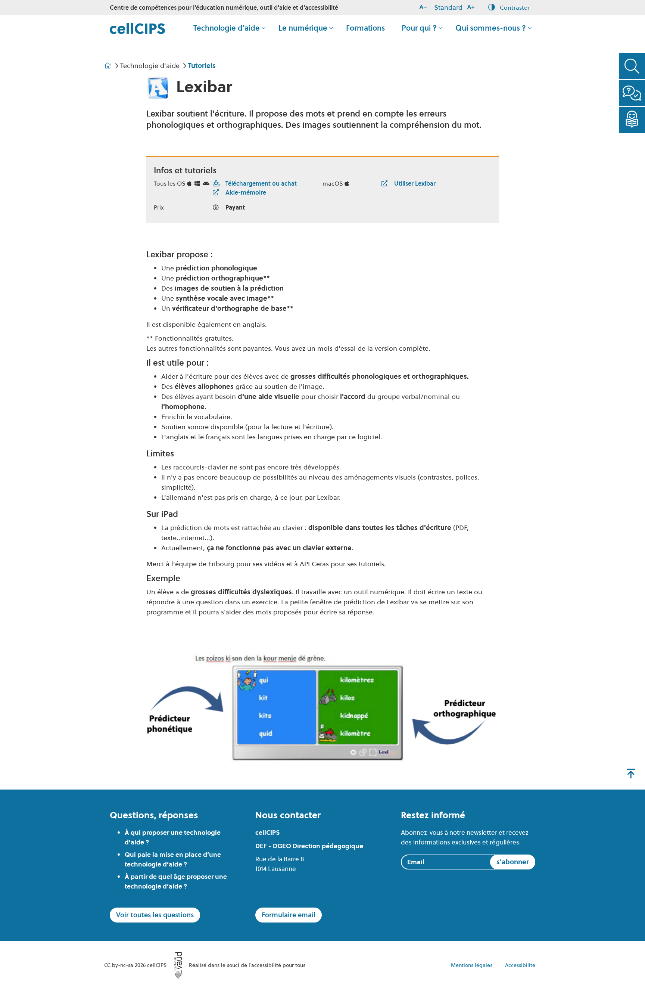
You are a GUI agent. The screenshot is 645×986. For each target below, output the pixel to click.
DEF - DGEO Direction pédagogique (309, 845)
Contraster (514, 7)
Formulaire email (288, 915)
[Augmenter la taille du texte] (472, 7)
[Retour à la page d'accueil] (137, 27)
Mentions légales (471, 965)
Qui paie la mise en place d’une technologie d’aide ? (173, 859)
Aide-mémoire (245, 192)
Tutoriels (202, 65)
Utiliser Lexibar (415, 183)
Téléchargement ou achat (261, 183)
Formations (365, 28)
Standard (448, 7)
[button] (632, 66)
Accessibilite (520, 965)
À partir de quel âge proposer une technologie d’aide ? (176, 881)
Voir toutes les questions (155, 915)
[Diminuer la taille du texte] (424, 7)
